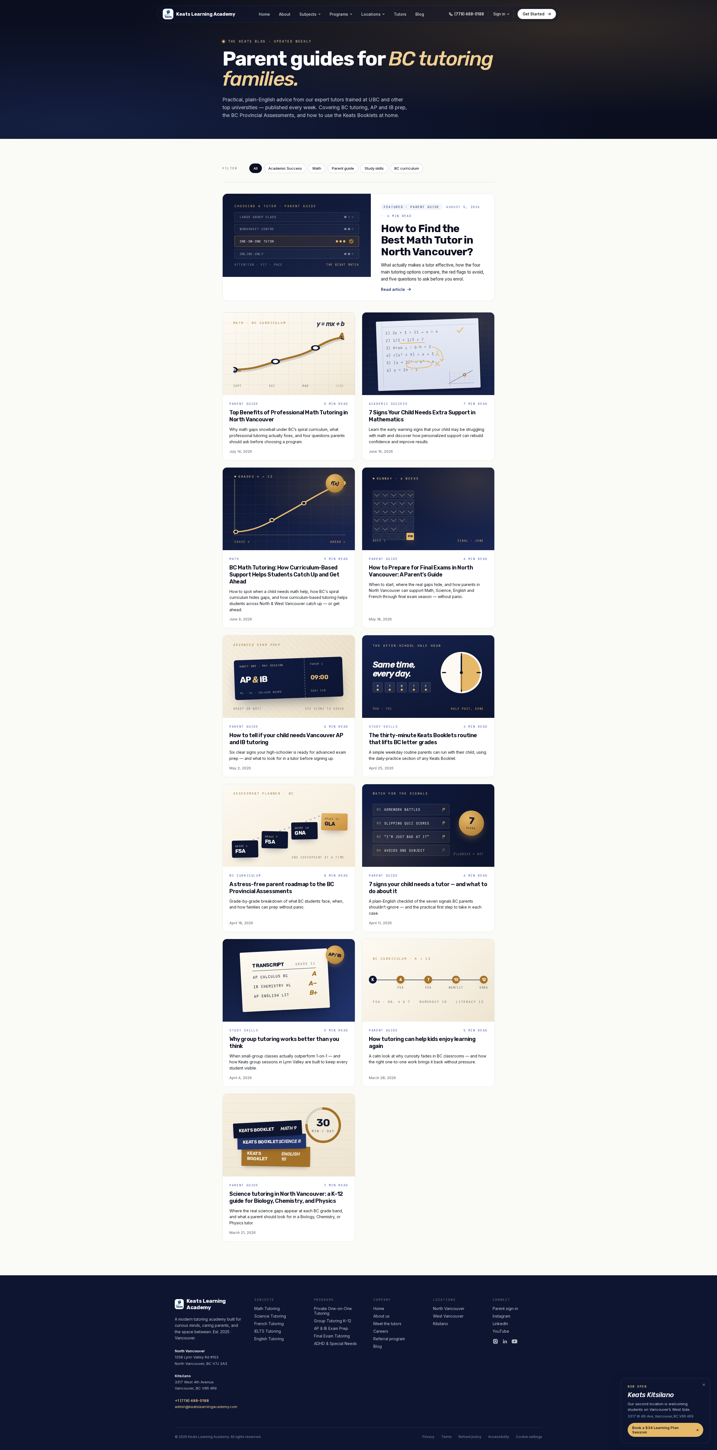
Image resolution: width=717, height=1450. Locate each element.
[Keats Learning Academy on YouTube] (514, 1341)
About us (381, 1316)
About (284, 14)
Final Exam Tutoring (332, 1336)
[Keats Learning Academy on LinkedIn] (505, 1341)
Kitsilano (440, 1323)
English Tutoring (269, 1338)
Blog (419, 14)
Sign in (499, 14)
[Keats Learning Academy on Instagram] (495, 1341)
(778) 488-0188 (469, 14)
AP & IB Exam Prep (331, 1328)
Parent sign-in (505, 1308)
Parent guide (343, 168)
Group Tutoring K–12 (332, 1320)
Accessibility (498, 1437)
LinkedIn (500, 1323)
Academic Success (285, 168)
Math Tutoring (267, 1308)
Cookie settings (529, 1437)
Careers (380, 1331)
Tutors (400, 14)
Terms (446, 1437)
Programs (339, 14)
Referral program (389, 1338)
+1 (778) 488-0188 (192, 1400)
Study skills (374, 168)
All (255, 168)
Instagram (501, 1316)
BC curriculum (406, 168)
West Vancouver (448, 1316)
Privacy (428, 1437)
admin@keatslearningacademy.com (206, 1406)
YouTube (501, 1331)
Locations (371, 14)
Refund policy (469, 1437)
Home (264, 14)
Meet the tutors (387, 1323)
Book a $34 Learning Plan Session (665, 1429)
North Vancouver (448, 1308)
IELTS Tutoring (267, 1331)
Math (317, 168)
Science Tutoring (270, 1316)
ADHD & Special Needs (335, 1343)
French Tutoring (269, 1323)
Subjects (307, 14)
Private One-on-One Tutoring (333, 1311)
